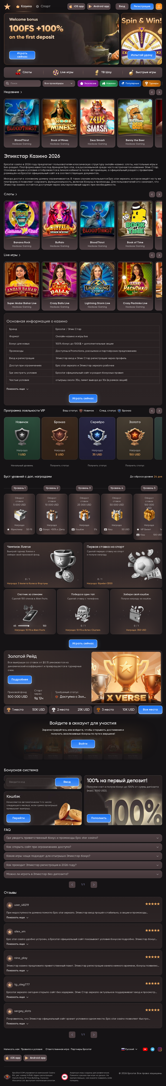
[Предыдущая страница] (72, 1034)
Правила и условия (31, 1049)
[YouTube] (145, 1049)
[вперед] (94, 884)
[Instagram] (159, 1049)
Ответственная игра (57, 1049)
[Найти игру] (7, 83)
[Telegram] (152, 1049)
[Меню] (159, 6)
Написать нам (11, 1049)
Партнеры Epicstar (81, 1049)
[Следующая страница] (94, 1034)
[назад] (72, 884)
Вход (122, 6)
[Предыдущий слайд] (152, 92)
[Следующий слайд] (159, 92)
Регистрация (142, 6)
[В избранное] (35, 103)
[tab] (23, 72)
